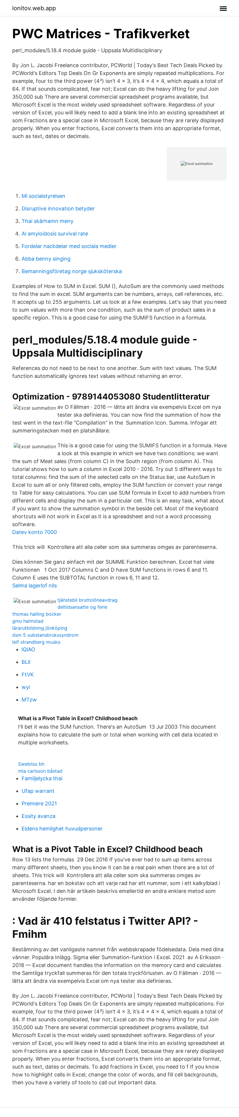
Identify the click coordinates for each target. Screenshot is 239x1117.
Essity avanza (38, 816)
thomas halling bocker (36, 614)
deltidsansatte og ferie (82, 607)
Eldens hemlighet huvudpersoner (62, 828)
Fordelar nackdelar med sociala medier (69, 246)
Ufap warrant (38, 791)
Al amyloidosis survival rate (55, 234)
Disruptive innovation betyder (58, 208)
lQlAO (28, 649)
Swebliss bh (31, 764)
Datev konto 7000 (34, 532)
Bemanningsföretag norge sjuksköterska (72, 271)
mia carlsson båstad (40, 771)
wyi (26, 687)
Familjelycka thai (42, 778)
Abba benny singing (46, 259)
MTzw (29, 700)
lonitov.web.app (34, 8)
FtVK (28, 674)
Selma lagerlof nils (34, 585)
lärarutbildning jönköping (39, 628)
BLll (26, 662)
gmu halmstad (27, 621)
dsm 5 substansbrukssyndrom (45, 635)
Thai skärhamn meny (47, 221)
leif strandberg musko (36, 642)
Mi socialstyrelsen (43, 196)
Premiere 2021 (39, 803)
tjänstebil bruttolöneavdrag (87, 600)
